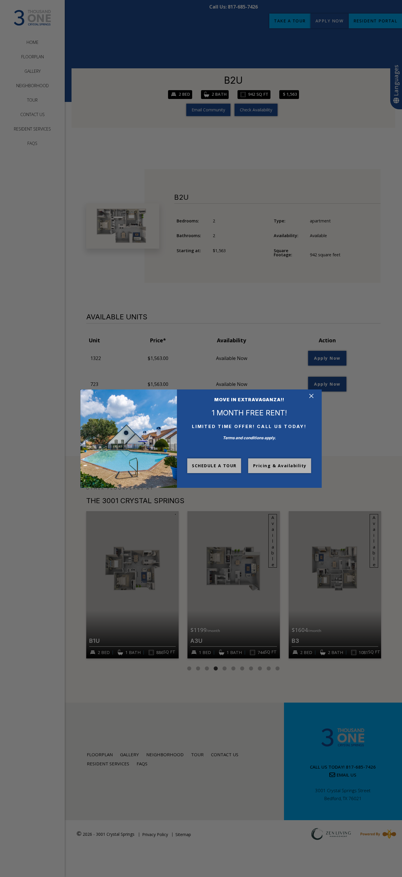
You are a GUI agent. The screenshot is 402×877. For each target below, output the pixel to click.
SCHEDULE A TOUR (214, 465)
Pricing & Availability (280, 465)
